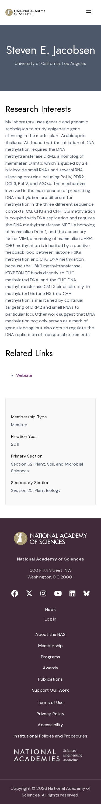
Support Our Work (50, 690)
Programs (50, 657)
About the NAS (50, 634)
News (50, 609)
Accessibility (50, 725)
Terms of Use (50, 702)
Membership (50, 645)
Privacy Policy (50, 714)
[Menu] (89, 12)
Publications (50, 679)
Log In (50, 619)
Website (24, 375)
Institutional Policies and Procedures (50, 736)
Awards (50, 668)
